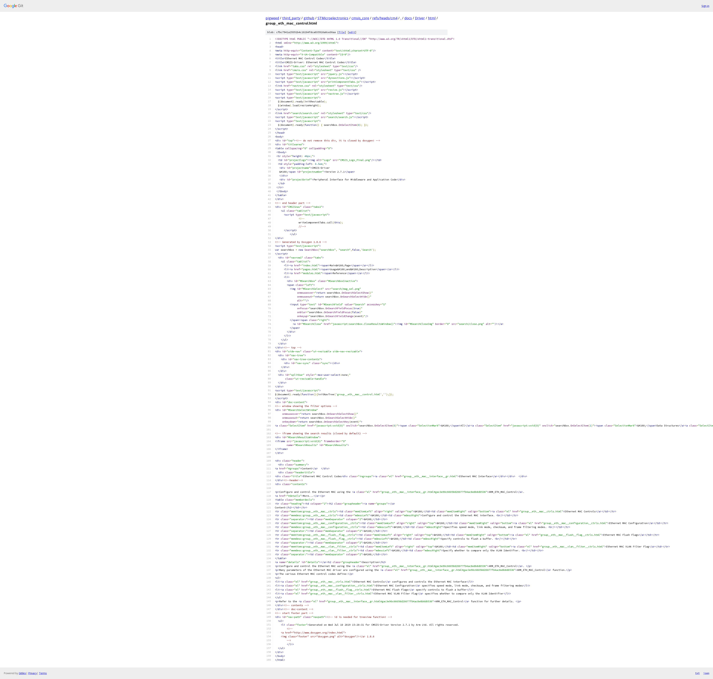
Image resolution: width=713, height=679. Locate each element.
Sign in (705, 6)
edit (352, 32)
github (309, 18)
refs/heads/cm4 (384, 18)
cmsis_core (360, 18)
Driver (420, 18)
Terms (43, 673)
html (432, 18)
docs (408, 18)
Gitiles (22, 673)
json (706, 673)
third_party (291, 18)
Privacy (32, 673)
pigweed (272, 18)
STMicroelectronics (333, 18)
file (342, 32)
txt (697, 673)
